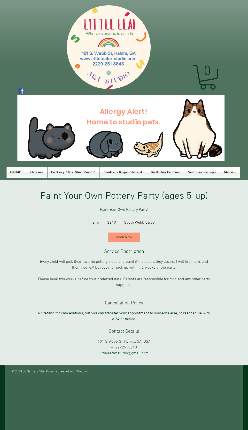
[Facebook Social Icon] (21, 91)
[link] (124, 237)
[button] (208, 77)
